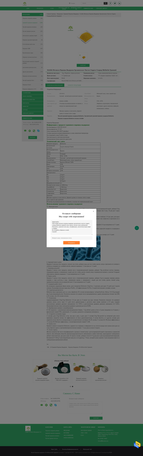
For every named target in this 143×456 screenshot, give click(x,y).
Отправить (71, 243)
